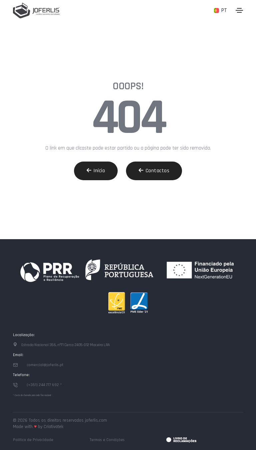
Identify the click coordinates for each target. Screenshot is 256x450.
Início (99, 170)
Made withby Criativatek (38, 427)
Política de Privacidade (33, 439)
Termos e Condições (107, 439)
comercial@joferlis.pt (45, 364)
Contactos (158, 170)
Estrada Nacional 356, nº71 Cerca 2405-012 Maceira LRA (65, 344)
